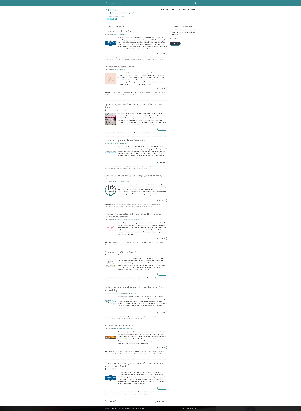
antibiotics (141, 133)
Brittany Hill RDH (122, 143)
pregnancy (155, 94)
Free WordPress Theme (187, 408)
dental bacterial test (161, 92)
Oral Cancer (112, 316)
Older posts (111, 401)
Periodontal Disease (120, 133)
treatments (163, 133)
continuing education (151, 57)
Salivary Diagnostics (124, 57)
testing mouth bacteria (137, 168)
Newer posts (161, 401)
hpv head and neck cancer (150, 316)
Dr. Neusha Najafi (121, 69)
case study (161, 277)
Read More (162, 53)
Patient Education (122, 204)
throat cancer (140, 318)
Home (162, 9)
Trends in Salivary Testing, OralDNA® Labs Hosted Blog (129, 408)
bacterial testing (143, 57)
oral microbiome (138, 94)
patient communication (157, 242)
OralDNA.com (192, 9)
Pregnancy (119, 92)
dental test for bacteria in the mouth (112, 94)
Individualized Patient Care (161, 57)
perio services (112, 244)
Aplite (195, 408)
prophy (137, 394)
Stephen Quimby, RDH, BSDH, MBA (126, 328)
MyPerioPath (113, 133)
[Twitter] (193, 3)
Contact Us (174, 9)
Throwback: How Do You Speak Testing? (124, 252)
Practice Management (114, 57)
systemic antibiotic (156, 133)
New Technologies (114, 166)
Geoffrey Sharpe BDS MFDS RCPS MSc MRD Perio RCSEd (130, 219)
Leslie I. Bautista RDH (124, 255)
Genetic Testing (148, 353)
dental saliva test (125, 353)
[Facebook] (190, 3)
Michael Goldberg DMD (123, 34)
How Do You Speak (114, 204)
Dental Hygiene (146, 391)
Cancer (131, 316)
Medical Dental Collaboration (129, 94)
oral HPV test (110, 318)
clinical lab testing (147, 92)
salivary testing (154, 59)
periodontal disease (119, 59)
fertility (121, 94)
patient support (134, 318)
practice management (128, 59)
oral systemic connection (110, 59)
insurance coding (153, 391)
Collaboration (154, 92)
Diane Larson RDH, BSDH (123, 110)
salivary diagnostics (147, 59)
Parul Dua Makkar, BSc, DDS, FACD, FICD (127, 293)
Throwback (131, 57)
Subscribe (175, 43)
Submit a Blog (182, 9)
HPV (143, 316)
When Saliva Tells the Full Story (120, 325)
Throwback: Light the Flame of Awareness (125, 140)
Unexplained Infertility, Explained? (122, 66)
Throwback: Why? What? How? (120, 31)
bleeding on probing (151, 351)
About (167, 9)
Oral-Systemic (113, 92)
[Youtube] (195, 3)
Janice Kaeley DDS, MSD (124, 181)
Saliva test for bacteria (137, 59)
